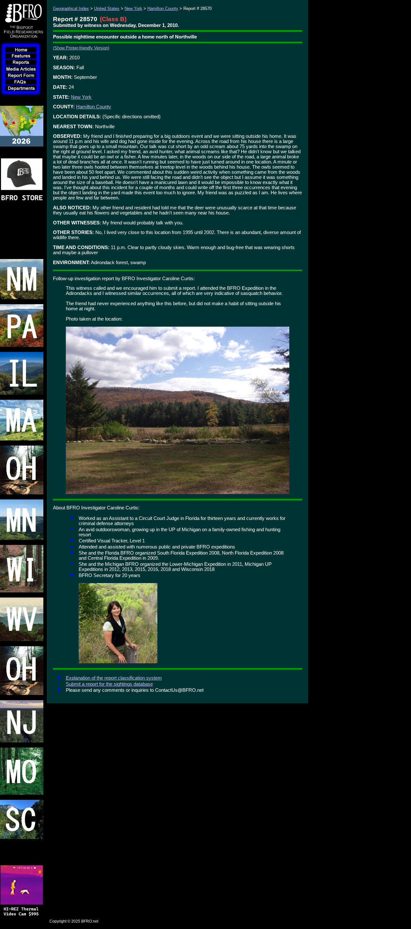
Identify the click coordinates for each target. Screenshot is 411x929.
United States (106, 8)
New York (133, 8)
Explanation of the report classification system (114, 678)
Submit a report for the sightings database (109, 684)
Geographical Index (71, 8)
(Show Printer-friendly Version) (81, 48)
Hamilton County (162, 8)
